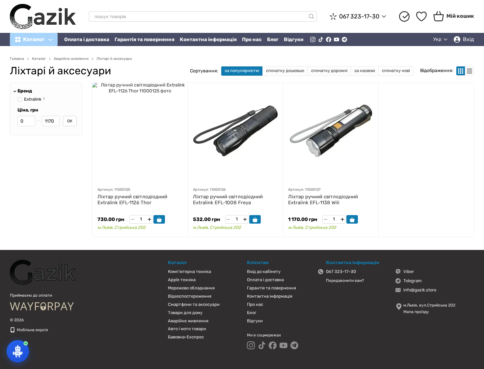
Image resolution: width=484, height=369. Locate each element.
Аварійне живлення (188, 320)
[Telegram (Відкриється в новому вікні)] (344, 39)
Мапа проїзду (416, 311)
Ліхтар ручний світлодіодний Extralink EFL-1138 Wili (323, 200)
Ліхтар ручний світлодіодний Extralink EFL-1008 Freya (228, 200)
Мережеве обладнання (191, 287)
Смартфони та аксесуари (194, 304)
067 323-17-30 (359, 16)
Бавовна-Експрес (186, 336)
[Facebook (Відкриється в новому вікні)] (328, 39)
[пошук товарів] (311, 16)
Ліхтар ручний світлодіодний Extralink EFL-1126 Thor (132, 200)
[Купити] (159, 219)
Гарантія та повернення (145, 39)
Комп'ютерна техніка (189, 271)
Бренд (24, 91)
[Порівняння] (404, 16)
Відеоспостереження (189, 296)
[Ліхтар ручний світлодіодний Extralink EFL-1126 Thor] (140, 132)
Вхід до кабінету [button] (264, 271)
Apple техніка (182, 279)
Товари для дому (185, 312)
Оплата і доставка (86, 39)
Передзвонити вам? (345, 280)
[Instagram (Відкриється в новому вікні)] (312, 39)
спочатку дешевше (285, 70)
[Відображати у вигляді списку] (469, 70)
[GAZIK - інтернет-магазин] (43, 272)
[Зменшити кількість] (132, 219)
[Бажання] (421, 16)
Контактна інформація (208, 39)
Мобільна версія (32, 330)
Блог (273, 39)
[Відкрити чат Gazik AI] (18, 351)
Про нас (252, 39)
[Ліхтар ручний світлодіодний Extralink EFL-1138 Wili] (330, 132)
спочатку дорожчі (329, 70)
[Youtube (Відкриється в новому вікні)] (336, 39)
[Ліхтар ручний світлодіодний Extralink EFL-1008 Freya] (235, 132)
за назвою (364, 70)
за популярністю (242, 70)
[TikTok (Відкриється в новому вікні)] (320, 39)
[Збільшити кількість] (149, 219)
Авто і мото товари (187, 328)
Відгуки (294, 39)
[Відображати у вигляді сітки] (460, 70)
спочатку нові (396, 70)
